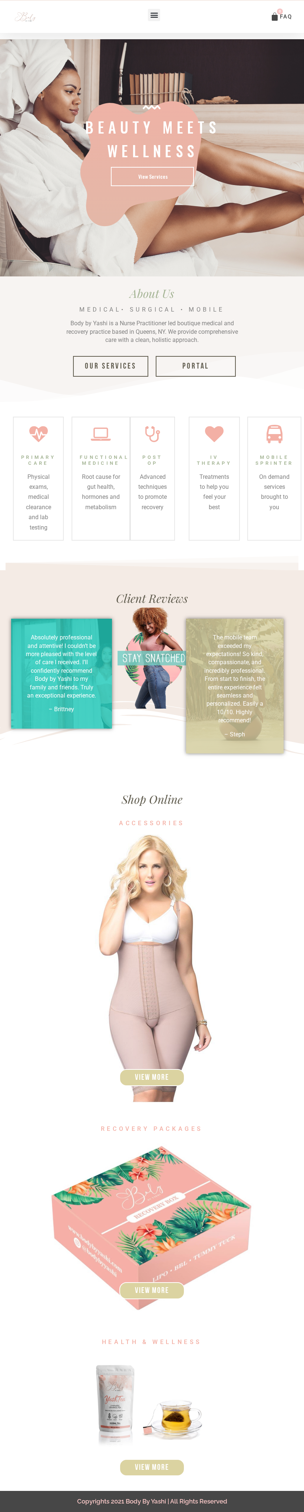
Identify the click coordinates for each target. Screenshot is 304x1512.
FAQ (286, 16)
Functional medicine (104, 460)
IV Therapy (214, 460)
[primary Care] (38, 434)
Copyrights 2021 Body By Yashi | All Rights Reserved (152, 1501)
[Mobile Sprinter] (274, 434)
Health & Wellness (152, 1341)
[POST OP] (152, 434)
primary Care (38, 460)
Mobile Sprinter (274, 460)
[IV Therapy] (214, 434)
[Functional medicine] (101, 434)
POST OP (152, 460)
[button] (154, 15)
